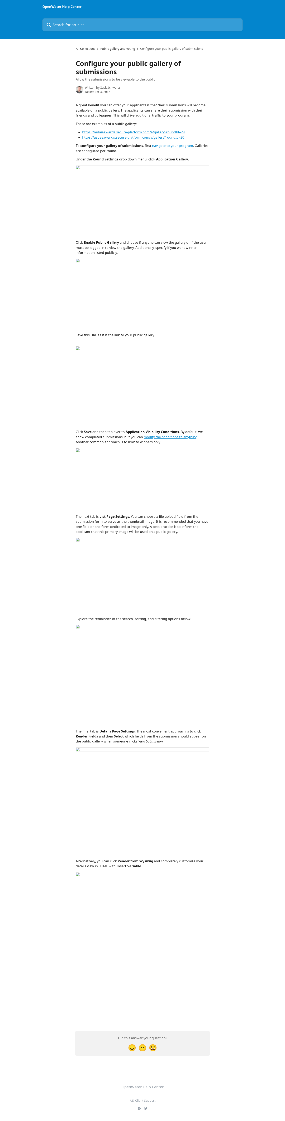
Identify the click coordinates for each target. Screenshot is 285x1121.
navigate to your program (172, 145)
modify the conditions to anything (170, 437)
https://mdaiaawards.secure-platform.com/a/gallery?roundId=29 (133, 132)
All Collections (85, 49)
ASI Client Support (142, 1100)
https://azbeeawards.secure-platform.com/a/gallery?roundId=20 (133, 137)
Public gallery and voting (117, 49)
